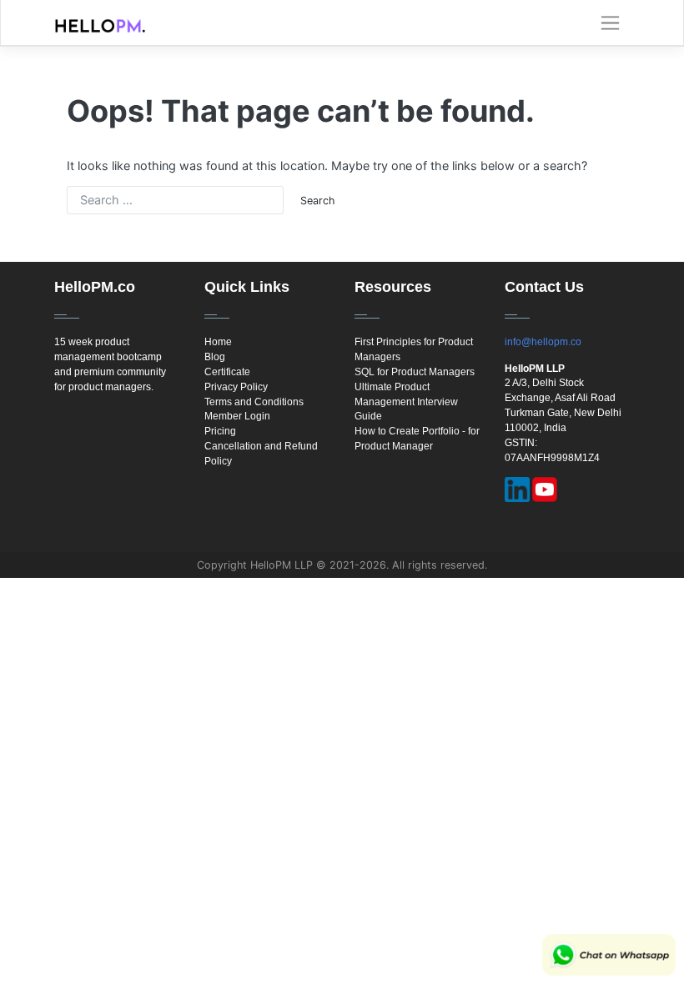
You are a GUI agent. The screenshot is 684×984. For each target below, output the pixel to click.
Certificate (227, 372)
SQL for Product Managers (415, 372)
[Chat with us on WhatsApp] (609, 955)
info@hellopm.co (543, 342)
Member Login (237, 416)
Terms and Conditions (254, 402)
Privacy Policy (236, 387)
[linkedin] (517, 489)
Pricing (220, 431)
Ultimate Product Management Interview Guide (406, 402)
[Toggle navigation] (610, 23)
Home (218, 342)
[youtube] (544, 489)
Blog (214, 357)
